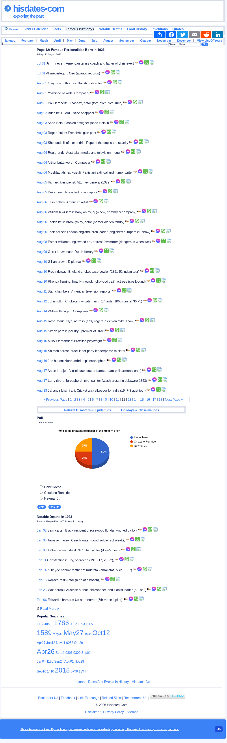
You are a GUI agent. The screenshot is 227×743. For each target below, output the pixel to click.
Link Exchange (88, 698)
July (94, 40)
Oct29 (78, 643)
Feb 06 (42, 600)
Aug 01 (42, 83)
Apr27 (41, 643)
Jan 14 (42, 570)
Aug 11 (42, 291)
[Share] (159, 34)
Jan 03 (42, 540)
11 (117, 399)
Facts (56, 29)
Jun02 (48, 624)
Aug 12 (42, 301)
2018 (62, 670)
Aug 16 (42, 341)
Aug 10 (42, 261)
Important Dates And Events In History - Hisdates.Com (113, 682)
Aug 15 (42, 321)
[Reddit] (206, 34)
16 (148, 399)
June (82, 40)
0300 (76, 652)
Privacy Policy (113, 712)
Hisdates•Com (37, 8)
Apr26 (46, 651)
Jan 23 (42, 590)
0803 (69, 652)
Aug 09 (42, 252)
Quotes (178, 29)
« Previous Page (55, 399)
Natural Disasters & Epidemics (87, 410)
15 (142, 399)
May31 (58, 634)
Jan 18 (42, 580)
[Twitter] (182, 34)
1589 (44, 632)
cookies (146, 729)
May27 (73, 632)
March (44, 40)
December (184, 40)
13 (129, 399)
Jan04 (41, 661)
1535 (87, 634)
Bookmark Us (48, 698)
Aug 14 (42, 311)
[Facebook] (171, 34)
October (145, 40)
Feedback (68, 698)
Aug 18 (42, 390)
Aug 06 (42, 202)
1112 (40, 624)
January (9, 40)
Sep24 (58, 661)
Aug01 (69, 661)
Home (13, 29)
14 (136, 399)
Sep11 (60, 652)
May (70, 40)
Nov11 (60, 643)
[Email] (194, 34)
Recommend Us (135, 698)
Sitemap (132, 712)
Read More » (49, 608)
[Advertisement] (211, 117)
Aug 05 (42, 182)
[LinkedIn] (217, 34)
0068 (69, 643)
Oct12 (101, 632)
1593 (81, 624)
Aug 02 (42, 113)
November (164, 40)
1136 (50, 661)
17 (154, 399)
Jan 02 (42, 530)
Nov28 (79, 661)
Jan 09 (42, 550)
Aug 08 (42, 242)
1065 (89, 624)
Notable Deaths (110, 29)
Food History (137, 29)
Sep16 (41, 671)
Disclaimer (92, 712)
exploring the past (28, 16)
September (126, 40)
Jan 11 (41, 560)
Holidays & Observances (140, 410)
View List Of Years (209, 40)
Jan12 (50, 643)
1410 (50, 671)
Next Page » (174, 399)
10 (111, 399)
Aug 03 (42, 123)
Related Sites (111, 698)
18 (160, 399)
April (57, 40)
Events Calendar (35, 29)
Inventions (160, 29)
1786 (61, 622)
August (108, 40)
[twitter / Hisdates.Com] (167, 698)
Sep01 (86, 652)
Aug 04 (42, 152)
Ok (219, 729)
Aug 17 (42, 370)
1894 (82, 671)
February (27, 40)
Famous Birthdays (80, 29)
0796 (74, 671)
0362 (73, 624)
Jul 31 (41, 63)
